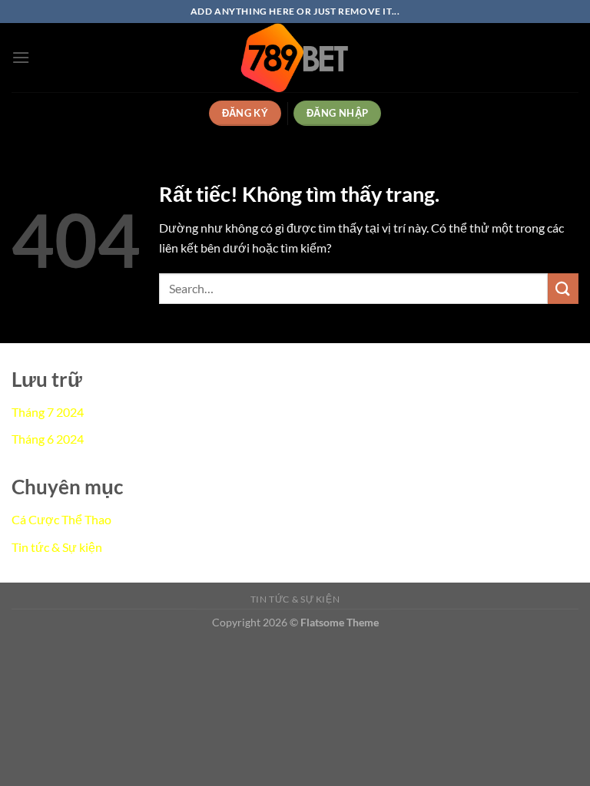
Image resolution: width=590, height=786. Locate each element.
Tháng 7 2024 (48, 412)
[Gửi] (563, 288)
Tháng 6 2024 (48, 438)
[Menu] (21, 57)
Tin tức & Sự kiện (57, 547)
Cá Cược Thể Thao (61, 519)
